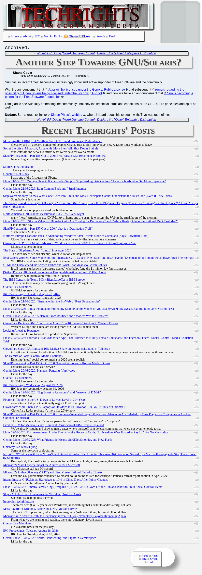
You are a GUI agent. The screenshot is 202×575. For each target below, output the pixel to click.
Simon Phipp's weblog (66, 114)
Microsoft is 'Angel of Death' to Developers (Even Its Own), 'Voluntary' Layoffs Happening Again (64, 516)
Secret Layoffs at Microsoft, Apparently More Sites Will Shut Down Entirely (50, 148)
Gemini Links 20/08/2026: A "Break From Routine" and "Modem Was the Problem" (55, 316)
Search (100, 36)
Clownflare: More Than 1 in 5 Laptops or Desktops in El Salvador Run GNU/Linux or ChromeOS (64, 407)
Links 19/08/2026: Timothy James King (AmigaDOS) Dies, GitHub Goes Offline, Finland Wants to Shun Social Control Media (82, 487)
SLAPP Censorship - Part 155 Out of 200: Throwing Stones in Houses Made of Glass (56, 363)
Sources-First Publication (18, 166)
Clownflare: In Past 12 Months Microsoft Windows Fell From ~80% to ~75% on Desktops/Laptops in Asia (69, 243)
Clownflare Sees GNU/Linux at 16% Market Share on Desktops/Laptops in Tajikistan (56, 348)
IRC (37, 36)
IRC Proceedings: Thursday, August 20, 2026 (31, 294)
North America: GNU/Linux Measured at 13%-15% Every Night (43, 214)
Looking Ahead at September (21, 330)
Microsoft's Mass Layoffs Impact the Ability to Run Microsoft (41, 465)
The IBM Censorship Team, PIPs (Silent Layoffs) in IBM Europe (44, 279)
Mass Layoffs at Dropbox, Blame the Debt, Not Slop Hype (40, 508)
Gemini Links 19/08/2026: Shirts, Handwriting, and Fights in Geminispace (49, 538)
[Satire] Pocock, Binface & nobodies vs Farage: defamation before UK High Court (54, 272)
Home (15, 36)
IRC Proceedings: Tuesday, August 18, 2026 (31, 530)
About (27, 36)
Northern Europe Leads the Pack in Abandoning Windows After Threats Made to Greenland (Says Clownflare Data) (75, 235)
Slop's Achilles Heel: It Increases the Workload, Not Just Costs (42, 494)
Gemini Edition (53, 36)
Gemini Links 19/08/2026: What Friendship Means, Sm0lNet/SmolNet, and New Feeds (57, 439)
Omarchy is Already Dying (20, 447)
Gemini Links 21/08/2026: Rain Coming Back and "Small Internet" (45, 188)
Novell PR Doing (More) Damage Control (66, 53)
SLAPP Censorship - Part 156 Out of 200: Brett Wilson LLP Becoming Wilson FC (54, 155)
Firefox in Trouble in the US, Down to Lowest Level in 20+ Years (44, 399)
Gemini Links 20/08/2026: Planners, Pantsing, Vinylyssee (39, 370)
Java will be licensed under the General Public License (86, 89)
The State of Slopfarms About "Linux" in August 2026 (37, 250)
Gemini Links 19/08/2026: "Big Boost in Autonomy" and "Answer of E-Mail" (52, 392)
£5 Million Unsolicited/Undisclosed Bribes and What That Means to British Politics (55, 265)
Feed (112, 36)
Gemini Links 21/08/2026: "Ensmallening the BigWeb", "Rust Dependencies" (52, 301)
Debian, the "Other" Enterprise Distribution (126, 53)
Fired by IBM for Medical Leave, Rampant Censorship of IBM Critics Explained (53, 425)
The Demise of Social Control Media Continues (33, 356)
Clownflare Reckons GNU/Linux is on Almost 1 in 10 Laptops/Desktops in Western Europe (60, 323)
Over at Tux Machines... (18, 286)
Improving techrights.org (18, 501)
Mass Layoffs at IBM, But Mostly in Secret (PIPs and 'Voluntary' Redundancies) (53, 141)
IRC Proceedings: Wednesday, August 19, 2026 (33, 385)
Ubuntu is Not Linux (16, 174)
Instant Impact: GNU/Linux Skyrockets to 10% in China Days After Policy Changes (55, 479)
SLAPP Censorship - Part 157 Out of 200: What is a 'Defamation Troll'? (48, 228)
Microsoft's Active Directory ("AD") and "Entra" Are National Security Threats (52, 472)
